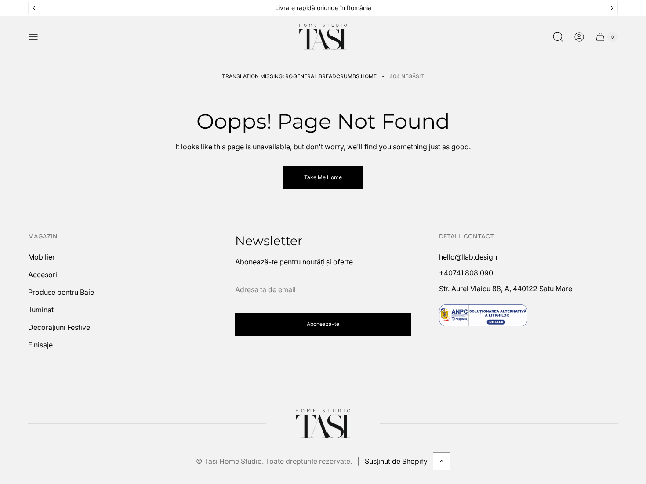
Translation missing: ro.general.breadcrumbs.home (299, 76)
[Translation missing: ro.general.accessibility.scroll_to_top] (441, 461)
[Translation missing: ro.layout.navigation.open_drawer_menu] (33, 37)
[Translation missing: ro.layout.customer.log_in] (579, 37)
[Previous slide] (34, 8)
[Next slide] (612, 8)
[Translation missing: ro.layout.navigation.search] (558, 37)
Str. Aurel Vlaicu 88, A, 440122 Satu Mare (505, 288)
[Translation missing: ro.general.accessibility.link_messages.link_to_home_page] (323, 424)
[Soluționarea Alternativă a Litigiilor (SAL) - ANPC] (483, 315)
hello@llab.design (468, 257)
